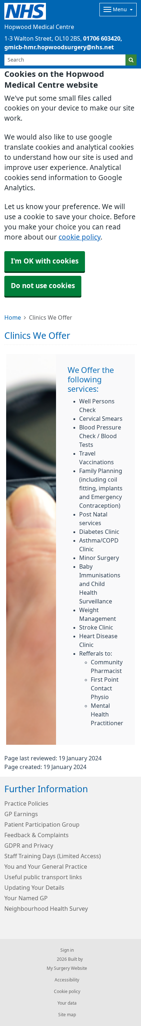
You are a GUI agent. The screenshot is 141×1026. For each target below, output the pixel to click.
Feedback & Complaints (36, 835)
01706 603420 (101, 38)
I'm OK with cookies (44, 261)
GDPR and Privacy (28, 845)
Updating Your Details (34, 887)
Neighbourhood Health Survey (46, 908)
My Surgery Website (67, 968)
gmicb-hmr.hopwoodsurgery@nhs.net (59, 47)
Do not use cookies (43, 285)
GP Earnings (21, 814)
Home (12, 317)
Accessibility (67, 980)
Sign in (67, 950)
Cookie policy (67, 991)
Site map (67, 1015)
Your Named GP (26, 898)
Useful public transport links (43, 877)
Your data (67, 1003)
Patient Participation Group (42, 824)
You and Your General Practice (45, 866)
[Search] (131, 60)
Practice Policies (26, 803)
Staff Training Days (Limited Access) (52, 856)
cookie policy (80, 237)
